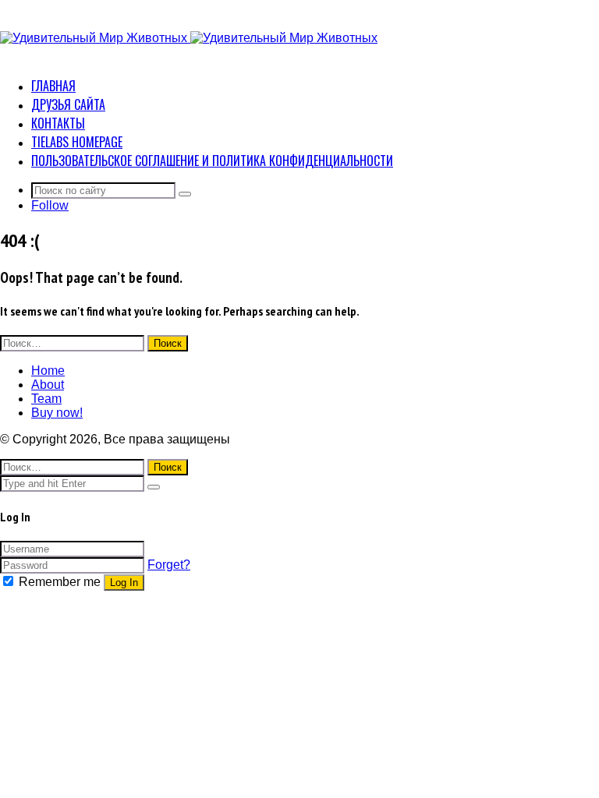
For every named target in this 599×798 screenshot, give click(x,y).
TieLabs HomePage (76, 141)
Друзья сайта (68, 104)
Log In (124, 582)
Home (48, 370)
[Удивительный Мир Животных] (188, 37)
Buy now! (57, 412)
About (47, 384)
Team (46, 398)
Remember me (60, 581)
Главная (53, 85)
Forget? (168, 564)
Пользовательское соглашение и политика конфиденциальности (212, 160)
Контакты (58, 123)
